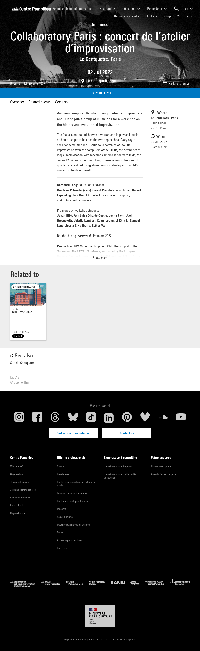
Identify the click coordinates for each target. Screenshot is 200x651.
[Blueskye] (73, 418)
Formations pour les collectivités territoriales (120, 476)
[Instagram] (19, 418)
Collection (129, 8)
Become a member (129, 16)
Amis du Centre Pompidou (164, 474)
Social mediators (65, 516)
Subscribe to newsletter (73, 433)
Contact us (127, 433)
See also (61, 101)
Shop (168, 16)
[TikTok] (91, 418)
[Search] (176, 9)
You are (183, 16)
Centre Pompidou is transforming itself (69, 8)
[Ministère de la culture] (100, 616)
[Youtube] (181, 418)
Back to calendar (179, 84)
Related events (40, 101)
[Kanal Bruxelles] (128, 586)
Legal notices (71, 639)
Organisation (16, 474)
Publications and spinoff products (73, 501)
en (187, 8)
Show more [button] (100, 258)
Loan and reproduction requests (72, 493)
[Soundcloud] (163, 418)
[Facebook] (37, 418)
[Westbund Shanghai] (157, 586)
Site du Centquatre (22, 363)
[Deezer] (145, 418)
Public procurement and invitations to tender (76, 483)
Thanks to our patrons (161, 466)
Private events (64, 474)
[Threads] (55, 418)
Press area (62, 548)
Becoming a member (20, 497)
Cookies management (125, 639)
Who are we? (16, 466)
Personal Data (106, 639)
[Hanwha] (180, 586)
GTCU (94, 639)
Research (61, 532)
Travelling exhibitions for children (73, 524)
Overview (17, 101)
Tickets (152, 16)
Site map (84, 639)
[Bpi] (25, 586)
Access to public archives (69, 540)
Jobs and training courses (23, 489)
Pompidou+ (155, 8)
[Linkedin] (109, 418)
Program (106, 8)
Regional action (18, 513)
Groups (60, 466)
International (16, 505)
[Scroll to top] (191, 642)
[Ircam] (53, 586)
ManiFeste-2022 (34, 84)
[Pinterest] (127, 418)
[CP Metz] (77, 586)
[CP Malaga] (100, 586)
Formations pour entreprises (118, 466)
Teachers (61, 508)
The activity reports (19, 481)
